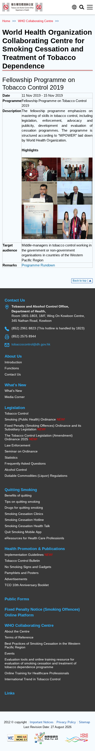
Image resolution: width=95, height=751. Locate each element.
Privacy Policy (66, 722)
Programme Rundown (38, 265)
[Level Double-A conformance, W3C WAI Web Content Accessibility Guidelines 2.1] (17, 737)
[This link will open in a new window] (39, 169)
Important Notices (41, 722)
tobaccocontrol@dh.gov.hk (31, 344)
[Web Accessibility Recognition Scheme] (46, 737)
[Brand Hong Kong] (76, 737)
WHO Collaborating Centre (35, 21)
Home (6, 21)
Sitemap (84, 722)
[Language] (74, 7)
